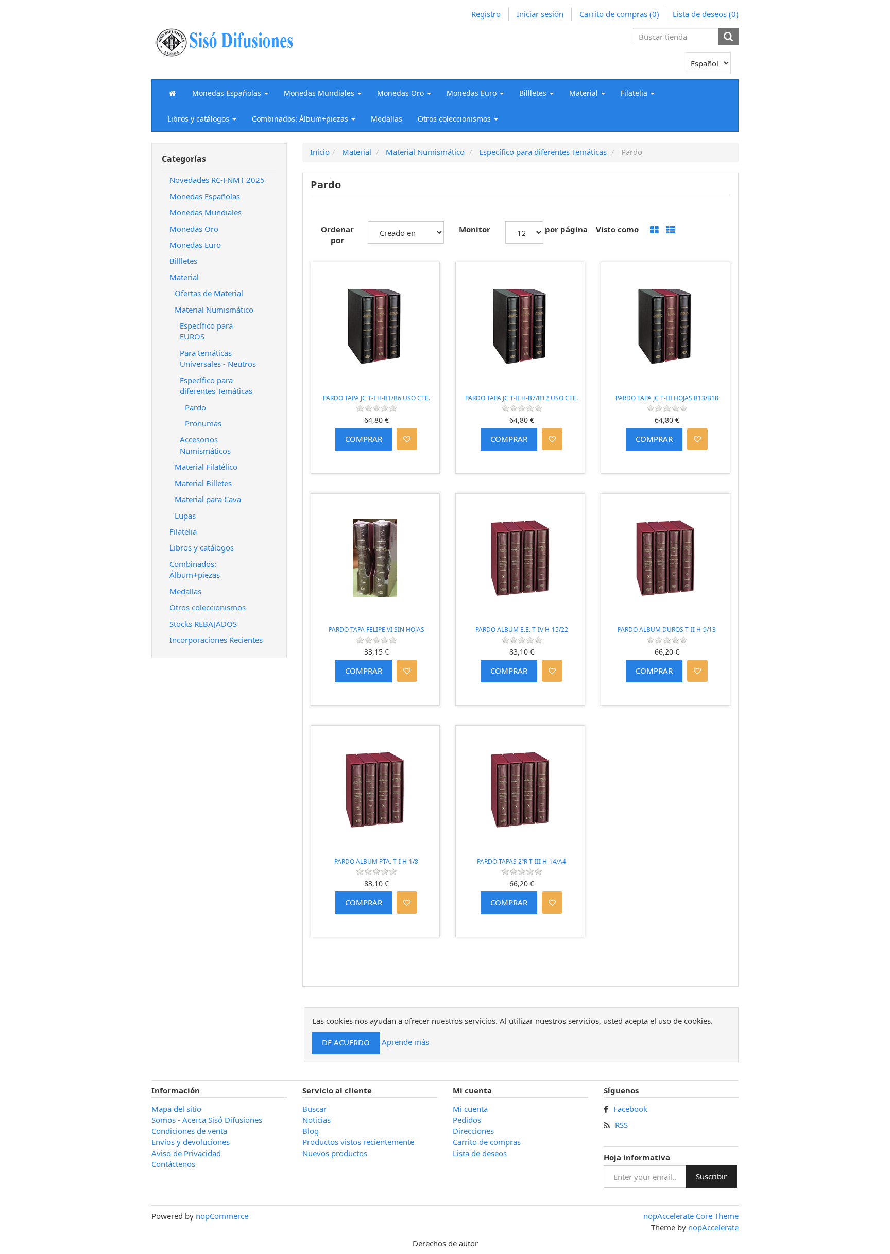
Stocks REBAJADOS (203, 624)
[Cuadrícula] (654, 230)
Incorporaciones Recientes (216, 639)
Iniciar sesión (540, 14)
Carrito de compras (487, 1142)
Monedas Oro (193, 229)
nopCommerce (222, 1216)
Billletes (183, 260)
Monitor (474, 229)
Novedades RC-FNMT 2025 (217, 180)
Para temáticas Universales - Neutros (218, 358)
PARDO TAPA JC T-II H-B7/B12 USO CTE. (521, 397)
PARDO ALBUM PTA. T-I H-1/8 (376, 861)
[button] (230, 93)
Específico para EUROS (206, 330)
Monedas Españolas (204, 196)
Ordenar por (337, 234)
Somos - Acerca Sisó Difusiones (206, 1119)
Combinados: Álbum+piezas (194, 569)
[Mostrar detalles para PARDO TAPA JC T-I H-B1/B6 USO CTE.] (375, 326)
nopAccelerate (713, 1227)
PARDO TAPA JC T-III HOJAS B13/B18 (666, 397)
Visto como (617, 229)
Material (184, 277)
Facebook (630, 1109)
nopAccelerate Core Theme (691, 1216)
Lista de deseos (480, 1153)
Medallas (386, 119)
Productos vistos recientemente (358, 1142)
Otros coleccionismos (207, 607)
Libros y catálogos (201, 547)
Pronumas (203, 423)
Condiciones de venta (189, 1131)
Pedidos (467, 1119)
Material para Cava (208, 499)
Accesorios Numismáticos (205, 444)
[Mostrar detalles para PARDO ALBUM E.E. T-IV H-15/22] (520, 558)
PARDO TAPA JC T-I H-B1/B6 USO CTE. (376, 397)
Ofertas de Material (209, 293)
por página (566, 229)
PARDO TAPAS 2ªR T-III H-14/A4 (521, 861)
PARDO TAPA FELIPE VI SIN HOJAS (376, 629)
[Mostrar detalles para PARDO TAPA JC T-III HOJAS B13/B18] (665, 326)
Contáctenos (173, 1164)
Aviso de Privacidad (186, 1153)
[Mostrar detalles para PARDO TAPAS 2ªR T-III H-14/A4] (520, 790)
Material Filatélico (206, 466)
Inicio (320, 152)
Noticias (316, 1119)
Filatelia (183, 531)
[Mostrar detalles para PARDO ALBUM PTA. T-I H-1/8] (375, 790)
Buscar (314, 1109)
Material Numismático (214, 309)
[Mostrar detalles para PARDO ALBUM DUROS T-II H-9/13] (665, 558)
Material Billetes (203, 483)
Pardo (195, 407)
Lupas (185, 515)
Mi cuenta (470, 1109)
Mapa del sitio (176, 1109)
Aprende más (405, 1042)
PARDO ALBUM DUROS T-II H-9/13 (667, 629)
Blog (310, 1131)
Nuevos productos (334, 1153)
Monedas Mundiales (205, 212)
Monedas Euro (195, 244)
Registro (486, 14)
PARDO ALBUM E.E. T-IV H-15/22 (521, 629)
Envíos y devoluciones (190, 1142)
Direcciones (473, 1131)
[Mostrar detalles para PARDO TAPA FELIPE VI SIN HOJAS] (375, 558)
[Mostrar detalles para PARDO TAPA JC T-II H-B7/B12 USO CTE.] (520, 326)
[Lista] (670, 230)
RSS (621, 1125)
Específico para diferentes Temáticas (216, 385)
